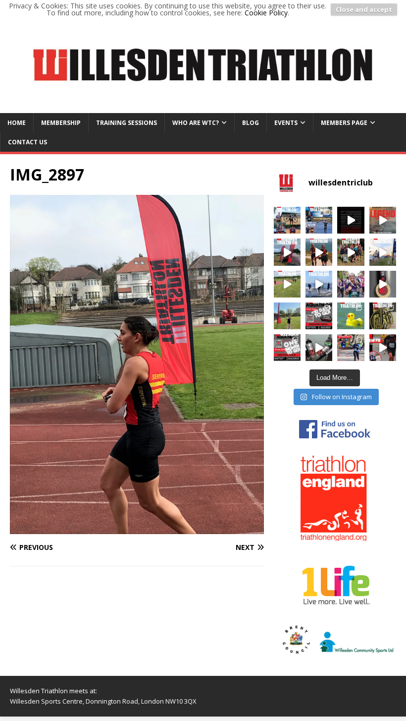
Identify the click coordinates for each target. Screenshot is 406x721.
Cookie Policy (266, 12)
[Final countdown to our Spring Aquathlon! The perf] (318, 315)
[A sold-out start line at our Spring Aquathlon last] (382, 284)
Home (16, 123)
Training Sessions (126, 123)
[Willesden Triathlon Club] (203, 107)
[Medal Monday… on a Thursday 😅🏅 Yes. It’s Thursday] (350, 347)
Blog (250, 123)
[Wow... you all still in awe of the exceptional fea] (350, 284)
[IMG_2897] (137, 528)
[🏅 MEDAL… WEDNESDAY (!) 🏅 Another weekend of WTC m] (287, 284)
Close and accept (364, 9)
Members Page (344, 123)
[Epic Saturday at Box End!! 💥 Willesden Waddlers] (382, 252)
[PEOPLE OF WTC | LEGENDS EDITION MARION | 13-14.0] (382, 220)
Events (286, 123)
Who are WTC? (195, 123)
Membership (61, 123)
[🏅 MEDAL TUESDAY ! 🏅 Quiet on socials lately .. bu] (318, 284)
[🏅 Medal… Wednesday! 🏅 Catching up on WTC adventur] (318, 252)
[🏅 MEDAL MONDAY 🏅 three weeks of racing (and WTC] (287, 252)
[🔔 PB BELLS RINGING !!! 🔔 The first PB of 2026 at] (382, 347)
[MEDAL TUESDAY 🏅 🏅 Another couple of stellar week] (318, 220)
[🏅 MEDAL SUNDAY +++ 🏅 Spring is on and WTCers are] (350, 315)
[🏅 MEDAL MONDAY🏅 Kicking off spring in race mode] (382, 315)
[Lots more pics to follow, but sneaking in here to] (287, 315)
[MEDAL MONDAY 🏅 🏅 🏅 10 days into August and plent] (287, 220)
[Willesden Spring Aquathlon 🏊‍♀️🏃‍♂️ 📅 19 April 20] (287, 347)
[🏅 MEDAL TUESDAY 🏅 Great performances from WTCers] (318, 347)
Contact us (27, 142)
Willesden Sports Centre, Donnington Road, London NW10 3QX (103, 701)
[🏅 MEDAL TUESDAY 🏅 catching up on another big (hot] (350, 252)
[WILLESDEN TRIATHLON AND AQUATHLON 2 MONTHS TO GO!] (350, 220)
